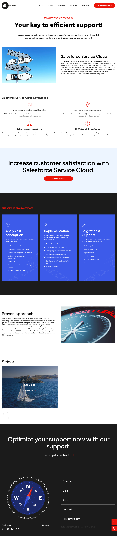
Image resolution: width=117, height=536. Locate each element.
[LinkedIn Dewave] (3, 529)
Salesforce (61, 5)
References (73, 5)
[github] (17, 529)
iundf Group (85, 5)
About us (40, 5)
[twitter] (8, 529)
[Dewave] (9, 5)
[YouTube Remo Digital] (12, 529)
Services (50, 5)
